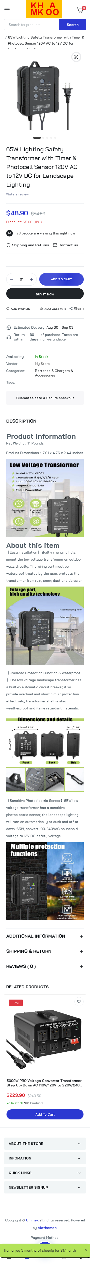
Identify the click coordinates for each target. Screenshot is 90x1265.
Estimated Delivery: (29, 327)
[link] (79, 1001)
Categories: (15, 370)
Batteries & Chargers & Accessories (54, 373)
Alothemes (47, 1227)
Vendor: (12, 363)
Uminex (32, 1220)
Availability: (15, 356)
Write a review (17, 194)
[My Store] (44, 10)
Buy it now (45, 294)
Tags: (10, 382)
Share (79, 308)
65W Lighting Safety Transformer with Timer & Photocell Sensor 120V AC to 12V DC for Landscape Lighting (42, 166)
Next (80, 1058)
